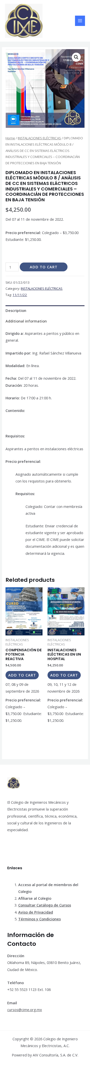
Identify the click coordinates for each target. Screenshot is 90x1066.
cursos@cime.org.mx (24, 1009)
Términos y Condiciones (39, 918)
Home (10, 138)
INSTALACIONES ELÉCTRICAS (39, 138)
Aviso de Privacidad (35, 912)
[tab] (45, 310)
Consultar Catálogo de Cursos (44, 905)
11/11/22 (19, 295)
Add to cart (44, 266)
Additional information (26, 321)
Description (16, 310)
